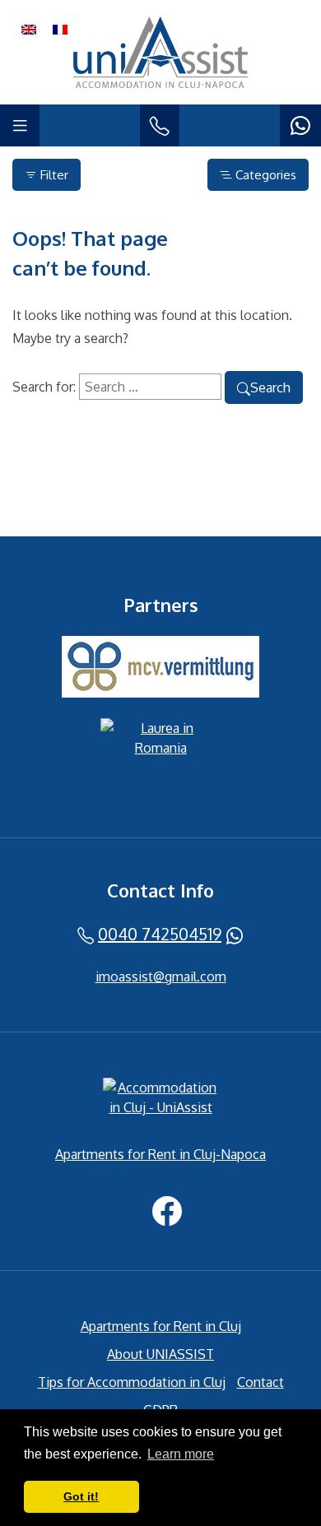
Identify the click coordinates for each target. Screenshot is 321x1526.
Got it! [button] (81, 1496)
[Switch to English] (28, 28)
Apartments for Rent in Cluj (161, 1326)
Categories (264, 175)
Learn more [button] (180, 1454)
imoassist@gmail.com (160, 976)
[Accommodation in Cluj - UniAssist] (160, 1101)
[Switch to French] (60, 28)
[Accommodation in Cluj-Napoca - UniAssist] (160, 52)
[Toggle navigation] (20, 125)
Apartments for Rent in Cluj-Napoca (160, 1154)
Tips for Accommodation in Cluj (132, 1382)
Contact (260, 1382)
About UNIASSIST (160, 1354)
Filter (52, 175)
